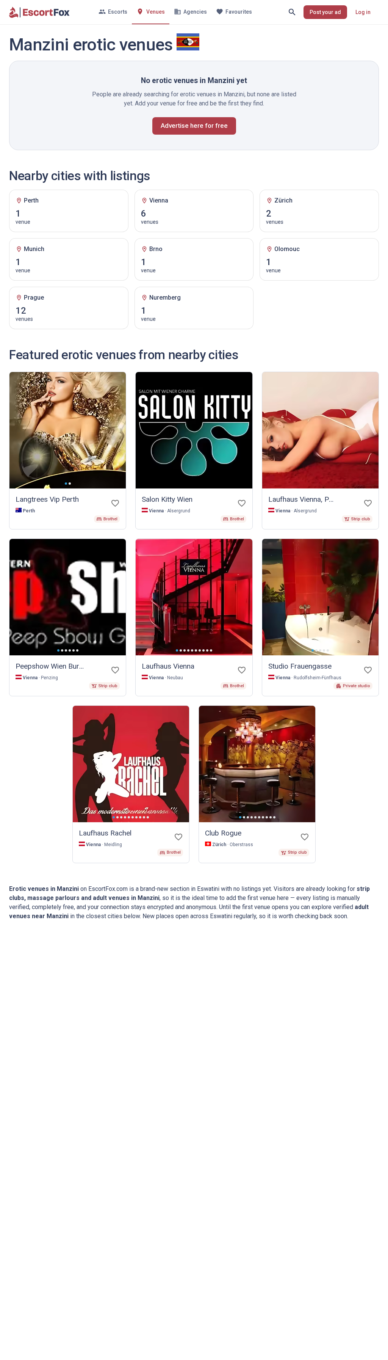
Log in (363, 12)
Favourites (238, 12)
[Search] (292, 12)
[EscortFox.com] (39, 12)
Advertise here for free (194, 125)
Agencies (195, 12)
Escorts (117, 12)
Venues (155, 12)
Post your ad (325, 12)
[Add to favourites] (115, 503)
